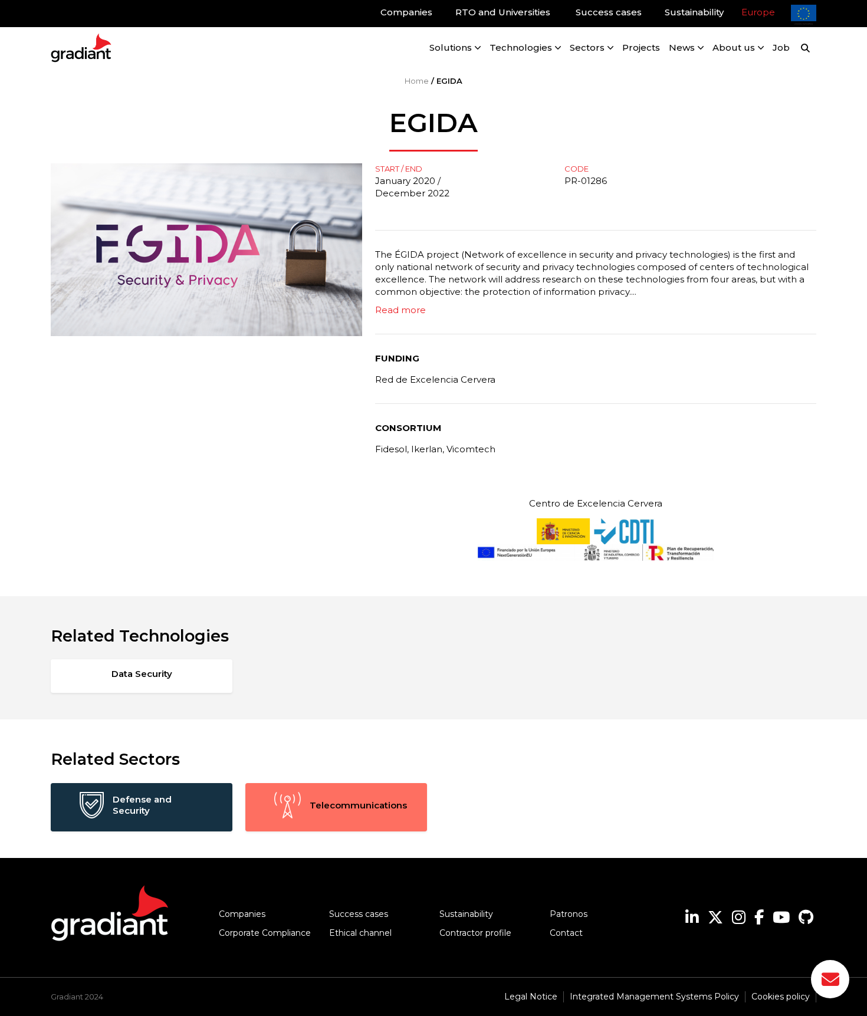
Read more (400, 309)
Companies (242, 914)
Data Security (141, 673)
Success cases (358, 914)
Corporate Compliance (265, 933)
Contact (566, 933)
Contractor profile (475, 933)
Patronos (568, 914)
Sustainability (466, 914)
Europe (758, 12)
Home (417, 81)
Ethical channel (360, 933)
